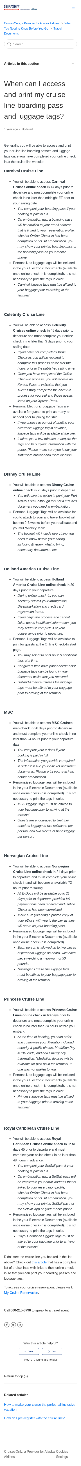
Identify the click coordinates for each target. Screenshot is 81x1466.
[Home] (20, 10)
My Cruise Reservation (21, 1293)
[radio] (29, 1351)
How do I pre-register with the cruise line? (34, 1418)
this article (39, 1262)
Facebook (7, 1325)
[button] (73, 8)
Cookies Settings (62, 1454)
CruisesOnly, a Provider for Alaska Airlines (31, 23)
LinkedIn (20, 1325)
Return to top (13, 1376)
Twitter (13, 1325)
